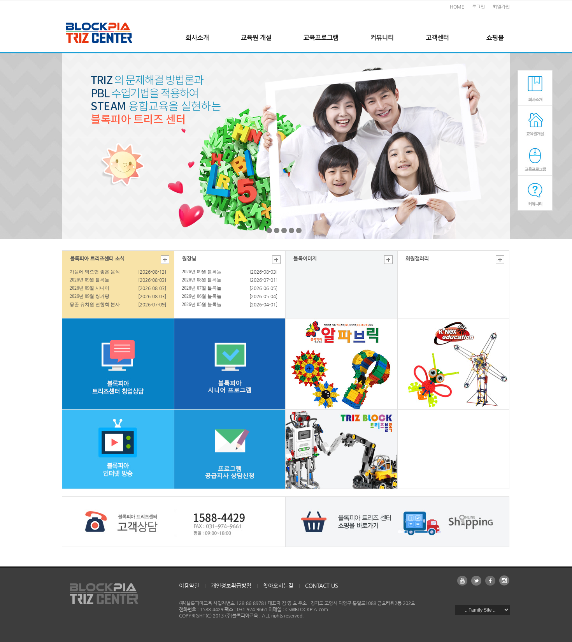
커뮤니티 (382, 37)
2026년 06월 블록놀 (201, 296)
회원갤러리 (417, 258)
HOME (457, 6)
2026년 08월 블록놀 (201, 280)
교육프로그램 (321, 37)
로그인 (478, 6)
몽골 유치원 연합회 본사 (95, 304)
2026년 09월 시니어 (89, 288)
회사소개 (197, 37)
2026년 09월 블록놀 (89, 280)
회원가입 (501, 6)
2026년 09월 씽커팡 (89, 296)
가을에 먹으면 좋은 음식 (95, 271)
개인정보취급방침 (231, 585)
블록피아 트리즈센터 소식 (97, 258)
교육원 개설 (256, 37)
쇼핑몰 (495, 37)
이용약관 (189, 585)
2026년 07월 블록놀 (201, 288)
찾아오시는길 (278, 585)
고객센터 (437, 37)
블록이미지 (305, 258)
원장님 (189, 258)
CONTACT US (321, 585)
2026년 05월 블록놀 (201, 304)
